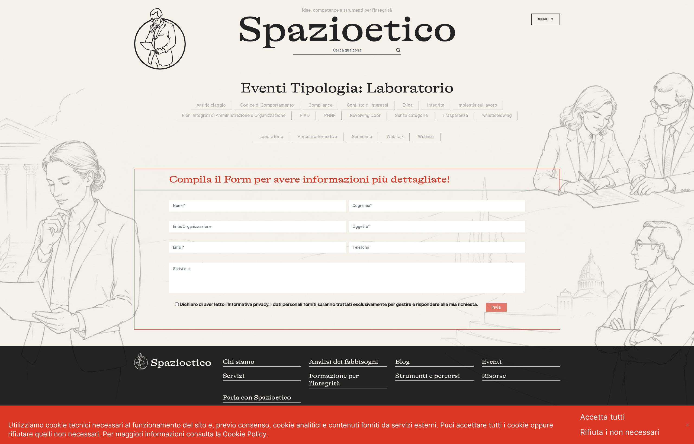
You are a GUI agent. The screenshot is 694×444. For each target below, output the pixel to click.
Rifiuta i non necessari (620, 432)
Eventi (492, 361)
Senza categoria (411, 116)
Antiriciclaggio (211, 105)
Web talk (395, 137)
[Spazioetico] (160, 39)
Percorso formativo (317, 137)
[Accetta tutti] (687, 424)
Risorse (494, 375)
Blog (402, 361)
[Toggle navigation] (545, 19)
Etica (408, 105)
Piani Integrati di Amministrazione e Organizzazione (233, 116)
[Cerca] (398, 50)
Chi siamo (239, 361)
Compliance (320, 105)
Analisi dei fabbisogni (343, 361)
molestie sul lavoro (478, 105)
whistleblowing (497, 116)
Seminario (362, 137)
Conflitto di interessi (367, 105)
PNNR (330, 116)
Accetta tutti (602, 416)
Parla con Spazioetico (257, 397)
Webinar (426, 137)
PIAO (305, 116)
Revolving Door (365, 116)
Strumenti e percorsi (427, 375)
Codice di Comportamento (267, 105)
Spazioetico (347, 29)
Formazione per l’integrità (334, 379)
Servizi (234, 375)
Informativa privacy (248, 304)
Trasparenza (455, 116)
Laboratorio (271, 137)
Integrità (435, 105)
